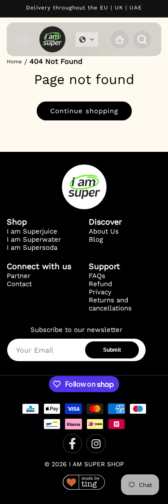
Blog (96, 239)
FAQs (97, 276)
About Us (104, 231)
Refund (100, 284)
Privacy (100, 292)
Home (14, 61)
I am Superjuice (32, 231)
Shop (17, 221)
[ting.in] (84, 483)
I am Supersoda (32, 247)
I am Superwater (34, 239)
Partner (18, 276)
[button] (22, 40)
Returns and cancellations (110, 304)
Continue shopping (84, 111)
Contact (19, 284)
